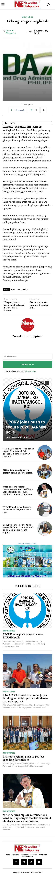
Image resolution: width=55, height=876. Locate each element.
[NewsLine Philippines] (27, 325)
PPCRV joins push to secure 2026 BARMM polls (26, 427)
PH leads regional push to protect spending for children (18, 471)
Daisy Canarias (12, 437)
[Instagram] (24, 862)
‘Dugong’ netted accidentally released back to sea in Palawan (14, 306)
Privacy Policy (30, 371)
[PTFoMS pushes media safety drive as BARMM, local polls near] (44, 509)
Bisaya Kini (27, 17)
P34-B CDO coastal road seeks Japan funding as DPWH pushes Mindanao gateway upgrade (18, 453)
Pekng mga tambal (19, 289)
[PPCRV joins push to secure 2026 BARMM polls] (27, 409)
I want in (26, 364)
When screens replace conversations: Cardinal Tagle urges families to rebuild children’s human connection (18, 491)
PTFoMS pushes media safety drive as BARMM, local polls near (18, 509)
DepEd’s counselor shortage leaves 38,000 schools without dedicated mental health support (18, 529)
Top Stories (9, 631)
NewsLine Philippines (11, 32)
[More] (43, 110)
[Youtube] (39, 862)
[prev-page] (42, 383)
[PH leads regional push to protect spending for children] (44, 471)
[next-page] (47, 383)
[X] (31, 862)
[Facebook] (16, 862)
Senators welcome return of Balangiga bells (39, 305)
